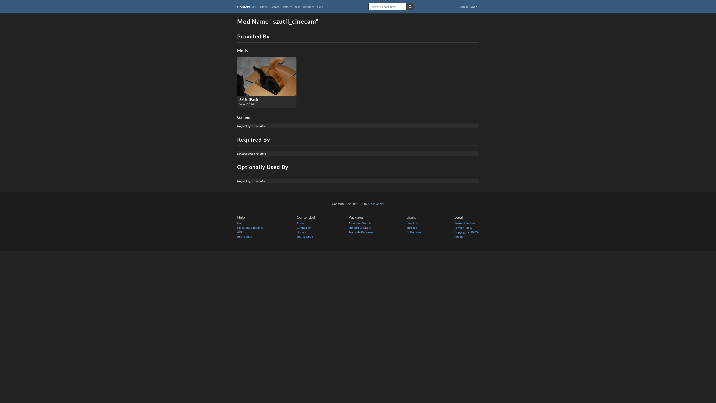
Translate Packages (361, 232)
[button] (474, 6)
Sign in (463, 6)
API (239, 232)
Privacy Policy (463, 227)
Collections (413, 232)
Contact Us (304, 227)
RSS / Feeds (244, 236)
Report (458, 236)
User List (412, 223)
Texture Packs (291, 6)
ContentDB (246, 6)
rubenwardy (376, 203)
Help (320, 6)
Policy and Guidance (250, 227)
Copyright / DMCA (466, 232)
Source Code (305, 236)
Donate (301, 232)
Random (308, 6)
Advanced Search (360, 223)
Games (275, 6)
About (301, 223)
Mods (264, 6)
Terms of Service (464, 223)
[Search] (410, 6)
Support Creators (360, 227)
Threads (411, 227)
